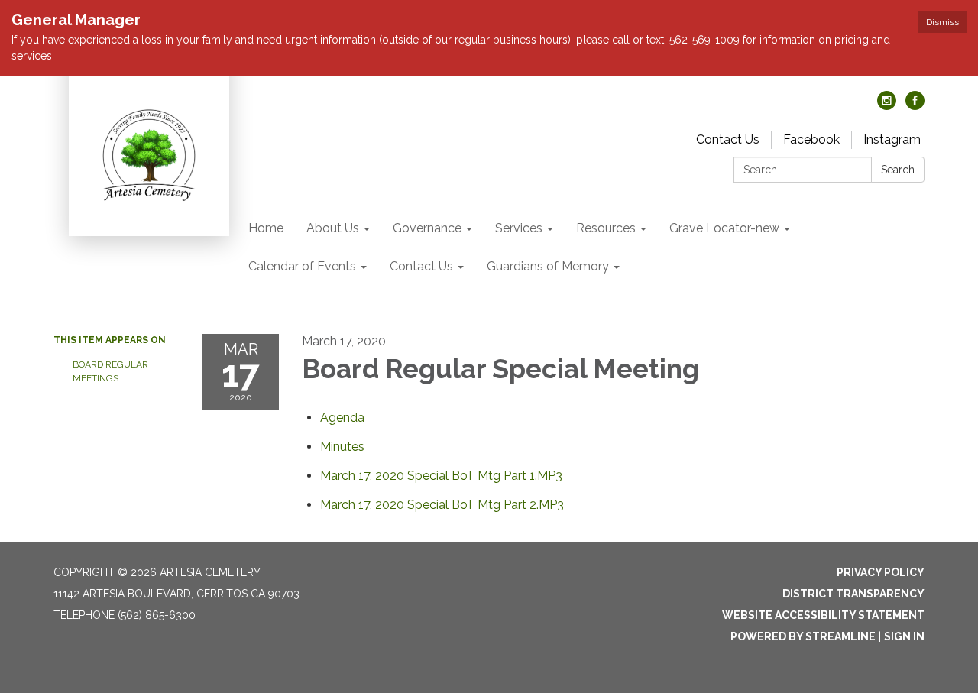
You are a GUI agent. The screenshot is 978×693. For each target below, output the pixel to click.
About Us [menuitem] (332, 228)
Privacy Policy (881, 572)
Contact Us (727, 139)
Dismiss (942, 22)
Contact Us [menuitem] (421, 266)
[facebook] (915, 106)
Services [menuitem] (518, 228)
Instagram (892, 139)
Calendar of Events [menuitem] (302, 266)
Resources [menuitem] (606, 228)
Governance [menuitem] (427, 228)
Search (898, 170)
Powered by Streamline (803, 636)
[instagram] (886, 106)
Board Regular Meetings (110, 371)
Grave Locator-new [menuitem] (724, 228)
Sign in (904, 636)
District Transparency (853, 594)
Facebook (811, 139)
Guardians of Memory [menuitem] (548, 266)
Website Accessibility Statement (823, 615)
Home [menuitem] (265, 228)
